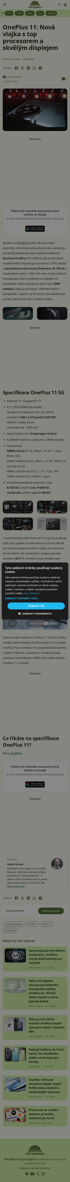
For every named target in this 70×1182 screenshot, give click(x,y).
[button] (35, 598)
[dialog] (35, 591)
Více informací (32, 593)
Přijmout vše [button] (36, 605)
